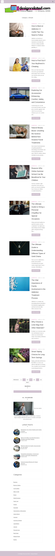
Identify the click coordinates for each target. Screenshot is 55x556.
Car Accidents (16, 488)
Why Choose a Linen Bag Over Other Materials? (38, 325)
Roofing (15, 539)
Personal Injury (16, 530)
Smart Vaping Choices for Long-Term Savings (38, 354)
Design (14, 494)
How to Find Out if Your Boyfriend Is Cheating (38, 63)
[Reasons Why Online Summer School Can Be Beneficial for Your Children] (19, 172)
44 (27, 379)
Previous (16, 379)
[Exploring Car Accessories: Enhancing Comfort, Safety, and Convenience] (19, 94)
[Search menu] (2, 1)
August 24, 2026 (24, 432)
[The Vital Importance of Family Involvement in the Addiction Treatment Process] (19, 283)
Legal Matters (16, 523)
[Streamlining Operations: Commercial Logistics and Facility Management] (16, 456)
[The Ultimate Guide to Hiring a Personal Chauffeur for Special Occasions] (19, 207)
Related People (16, 536)
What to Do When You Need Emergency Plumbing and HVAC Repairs (30, 438)
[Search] (53, 1)
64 (41, 379)
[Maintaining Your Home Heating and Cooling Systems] (16, 432)
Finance (15, 504)
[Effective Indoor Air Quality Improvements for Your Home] (16, 448)
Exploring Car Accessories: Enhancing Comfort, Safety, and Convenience (38, 96)
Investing (15, 517)
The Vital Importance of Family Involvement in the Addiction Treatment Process (38, 289)
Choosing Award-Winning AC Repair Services (29, 462)
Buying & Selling (16, 485)
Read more (36, 50)
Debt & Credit (16, 491)
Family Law (15, 501)
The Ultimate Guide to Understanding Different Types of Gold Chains (38, 250)
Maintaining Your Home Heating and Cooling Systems (31, 430)
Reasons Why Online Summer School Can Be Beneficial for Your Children (38, 174)
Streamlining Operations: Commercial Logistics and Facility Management (29, 454)
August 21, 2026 (24, 448)
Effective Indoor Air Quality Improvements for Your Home (31, 446)
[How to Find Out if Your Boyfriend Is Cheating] (19, 64)
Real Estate (15, 533)
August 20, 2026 (24, 456)
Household (15, 507)
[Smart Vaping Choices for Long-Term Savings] (19, 355)
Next (27, 382)
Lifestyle (34, 23)
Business (15, 482)
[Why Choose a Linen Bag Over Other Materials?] (19, 325)
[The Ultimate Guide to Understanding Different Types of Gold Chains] (19, 248)
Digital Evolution (16, 498)
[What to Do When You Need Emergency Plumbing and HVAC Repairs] (16, 440)
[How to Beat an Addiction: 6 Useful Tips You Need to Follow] (19, 29)
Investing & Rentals (17, 520)
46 (34, 379)
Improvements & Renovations (19, 510)
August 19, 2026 (24, 464)
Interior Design (16, 514)
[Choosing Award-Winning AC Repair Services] (16, 464)
